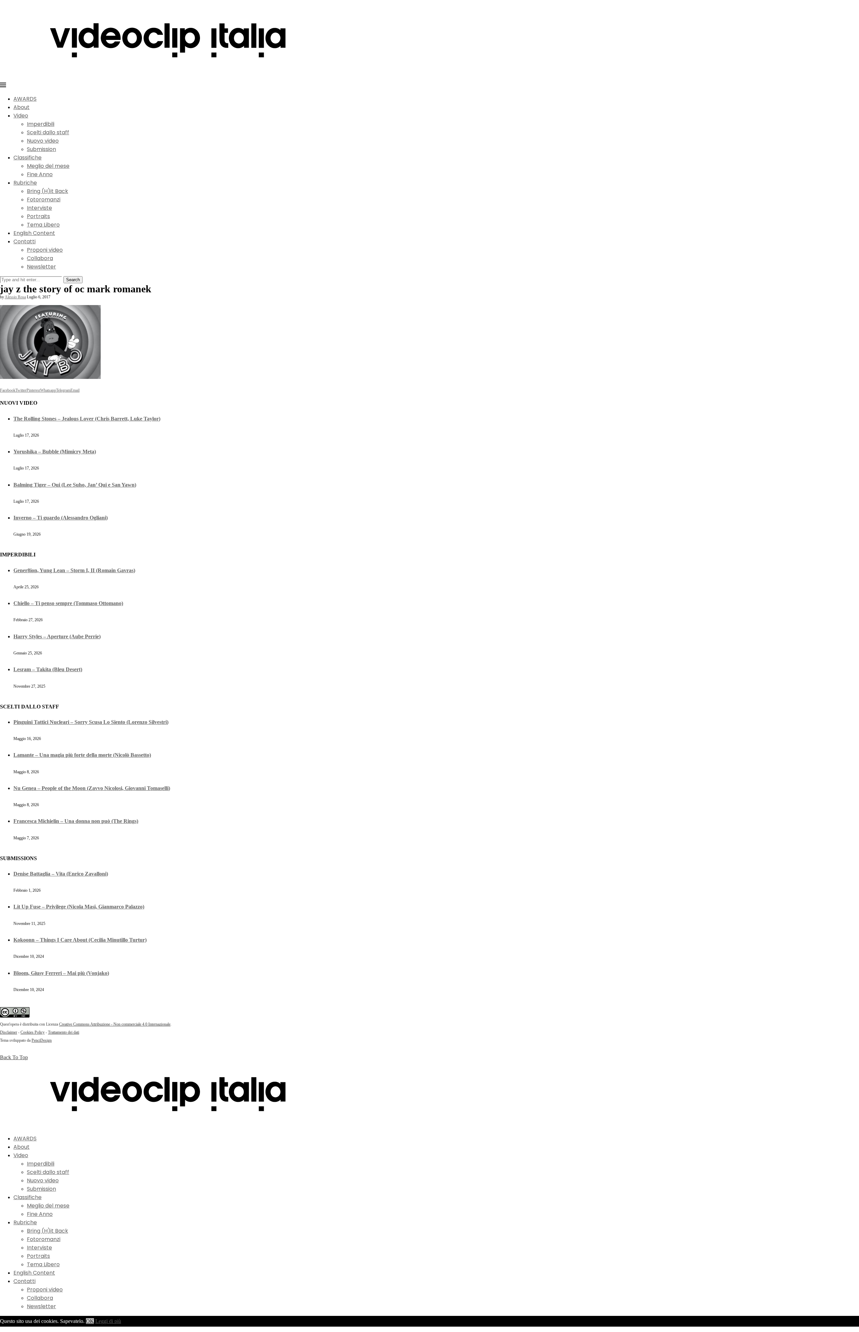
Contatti (24, 241)
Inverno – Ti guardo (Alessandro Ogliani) (60, 518)
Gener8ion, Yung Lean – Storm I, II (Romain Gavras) (74, 570)
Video (20, 115)
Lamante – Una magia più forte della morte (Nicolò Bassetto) (82, 755)
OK (90, 1321)
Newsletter (41, 266)
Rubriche (25, 183)
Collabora (40, 258)
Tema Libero (43, 225)
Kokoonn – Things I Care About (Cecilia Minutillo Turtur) (80, 940)
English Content (34, 233)
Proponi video (45, 250)
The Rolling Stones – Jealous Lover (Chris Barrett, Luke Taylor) (86, 419)
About (21, 107)
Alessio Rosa (15, 297)
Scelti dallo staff (48, 132)
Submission (41, 149)
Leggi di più (108, 1321)
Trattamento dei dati (63, 1032)
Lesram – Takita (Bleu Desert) (47, 669)
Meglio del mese (48, 166)
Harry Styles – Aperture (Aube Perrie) (57, 636)
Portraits (38, 216)
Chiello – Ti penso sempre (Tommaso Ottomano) (68, 603)
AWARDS (25, 99)
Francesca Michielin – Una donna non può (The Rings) (75, 821)
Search (73, 279)
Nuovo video (43, 141)
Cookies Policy (32, 1032)
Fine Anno (40, 174)
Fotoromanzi (43, 199)
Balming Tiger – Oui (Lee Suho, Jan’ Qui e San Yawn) (74, 485)
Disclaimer (8, 1032)
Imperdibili (40, 124)
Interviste (39, 208)
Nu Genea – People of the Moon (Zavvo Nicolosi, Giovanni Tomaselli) (91, 788)
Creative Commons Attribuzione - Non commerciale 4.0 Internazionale (114, 1024)
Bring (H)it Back (47, 191)
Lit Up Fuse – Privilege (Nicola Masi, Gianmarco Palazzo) (78, 906)
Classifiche (27, 157)
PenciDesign (42, 1040)
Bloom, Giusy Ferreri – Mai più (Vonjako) (61, 973)
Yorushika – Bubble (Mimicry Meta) (54, 451)
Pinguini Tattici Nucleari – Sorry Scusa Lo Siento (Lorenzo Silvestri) (90, 722)
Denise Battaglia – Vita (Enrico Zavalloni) (60, 874)
